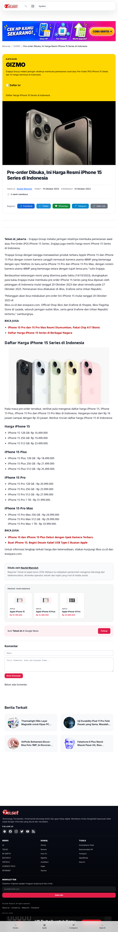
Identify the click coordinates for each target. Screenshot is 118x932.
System (42, 6)
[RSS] (33, 831)
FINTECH (6, 862)
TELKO (5, 849)
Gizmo (43, 845)
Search (82, 862)
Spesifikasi (83, 858)
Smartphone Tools (86, 845)
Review (44, 849)
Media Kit (25, 908)
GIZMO (16, 46)
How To (44, 854)
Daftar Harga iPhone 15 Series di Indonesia (28, 95)
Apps (43, 866)
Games (43, 870)
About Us (5, 908)
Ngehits (44, 858)
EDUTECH (6, 858)
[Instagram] (16, 831)
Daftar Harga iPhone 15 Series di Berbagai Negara (40, 332)
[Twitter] (22, 831)
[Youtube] (27, 831)
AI (3, 845)
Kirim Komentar (14, 676)
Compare (83, 854)
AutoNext (44, 862)
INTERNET (6, 870)
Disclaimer (35, 908)
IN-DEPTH (6, 854)
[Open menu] (33, 6)
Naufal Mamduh (24, 189)
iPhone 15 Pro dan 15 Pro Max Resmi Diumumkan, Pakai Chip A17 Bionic (54, 327)
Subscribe (59, 895)
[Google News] (4, 831)
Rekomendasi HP (86, 849)
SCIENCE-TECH (8, 866)
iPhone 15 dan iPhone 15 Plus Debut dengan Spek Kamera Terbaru (50, 537)
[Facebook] (10, 831)
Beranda (6, 46)
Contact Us (16, 908)
